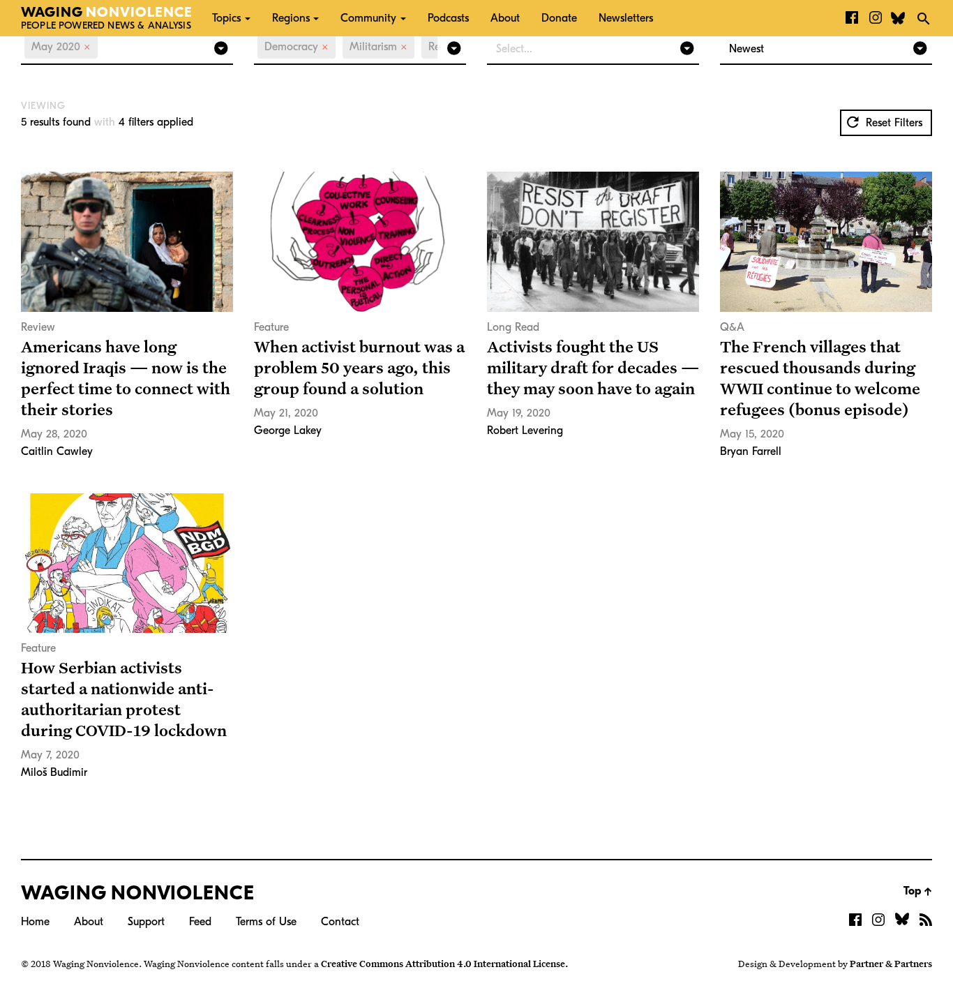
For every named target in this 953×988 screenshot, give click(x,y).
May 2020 (61, 46)
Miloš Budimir (54, 772)
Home (35, 921)
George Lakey (288, 430)
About (505, 18)
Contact (340, 921)
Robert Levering (525, 430)
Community (368, 18)
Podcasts (448, 18)
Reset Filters (892, 123)
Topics (226, 18)
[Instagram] (875, 18)
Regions (291, 18)
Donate (559, 18)
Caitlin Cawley (57, 451)
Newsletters (626, 18)
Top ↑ (917, 891)
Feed (200, 921)
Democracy (296, 46)
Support (146, 921)
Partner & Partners (891, 963)
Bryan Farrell (750, 451)
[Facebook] (852, 18)
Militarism (378, 46)
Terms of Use (266, 921)
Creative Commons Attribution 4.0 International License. (444, 963)
